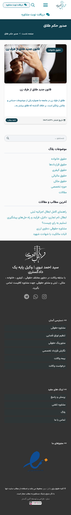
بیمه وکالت (59, 358)
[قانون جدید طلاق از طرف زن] (35, 84)
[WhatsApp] (35, 297)
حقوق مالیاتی (59, 175)
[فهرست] (45, 5)
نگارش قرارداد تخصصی (53, 351)
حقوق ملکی (60, 181)
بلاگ (63, 412)
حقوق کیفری (59, 170)
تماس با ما (59, 420)
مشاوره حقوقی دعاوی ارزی (51, 228)
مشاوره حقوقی (58, 328)
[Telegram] (27, 297)
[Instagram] (44, 297)
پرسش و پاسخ (58, 397)
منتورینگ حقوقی (56, 343)
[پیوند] (61, 5)
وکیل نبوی (47, 488)
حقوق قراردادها (58, 164)
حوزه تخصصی (59, 186)
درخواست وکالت (57, 366)
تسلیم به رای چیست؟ (54, 223)
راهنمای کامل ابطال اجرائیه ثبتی (48, 211)
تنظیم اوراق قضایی (55, 336)
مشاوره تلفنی (58, 405)
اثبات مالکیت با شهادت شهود (50, 234)
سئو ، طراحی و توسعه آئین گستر (36, 499)
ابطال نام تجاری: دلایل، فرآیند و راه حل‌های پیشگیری (37, 217)
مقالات (63, 192)
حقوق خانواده (59, 159)
